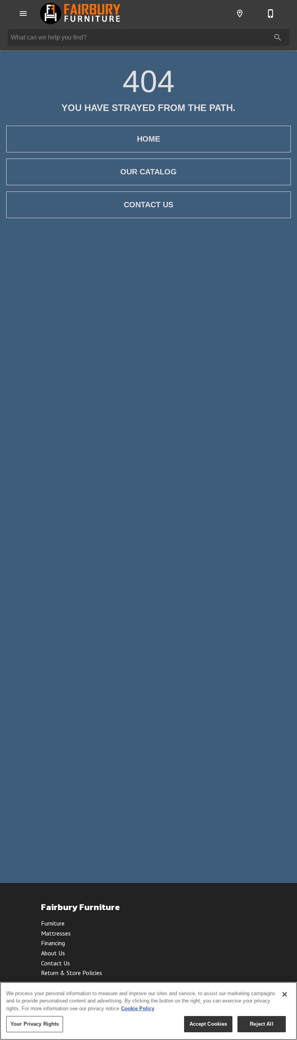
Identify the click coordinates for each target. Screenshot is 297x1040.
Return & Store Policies (71, 973)
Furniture (53, 923)
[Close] (284, 994)
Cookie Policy (137, 1008)
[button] (23, 13)
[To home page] (80, 13)
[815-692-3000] (270, 13)
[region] (148, 1011)
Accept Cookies (208, 1024)
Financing (53, 943)
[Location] (239, 13)
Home (148, 139)
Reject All (261, 1024)
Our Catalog (148, 171)
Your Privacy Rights (34, 1024)
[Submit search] (277, 37)
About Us (53, 953)
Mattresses (56, 933)
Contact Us (148, 204)
